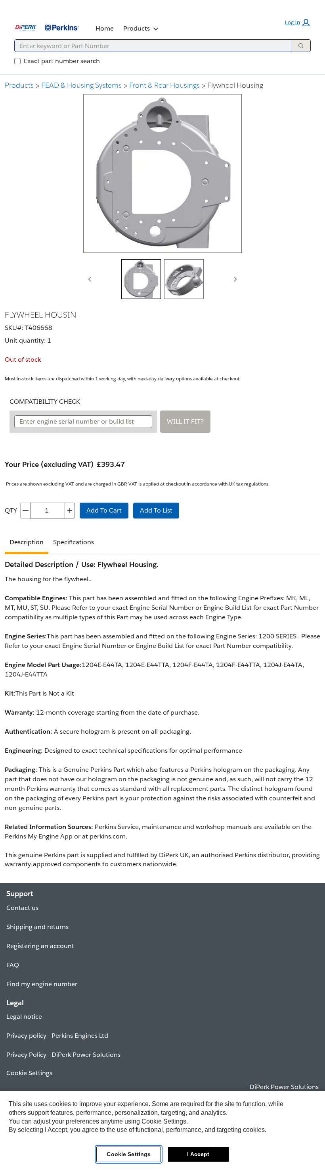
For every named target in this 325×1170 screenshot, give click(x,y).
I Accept (198, 1154)
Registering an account (40, 946)
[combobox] (150, 46)
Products (136, 28)
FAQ (12, 965)
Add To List (156, 510)
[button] (297, 22)
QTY (11, 510)
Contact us (22, 908)
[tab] (141, 279)
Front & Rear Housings (164, 85)
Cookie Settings (129, 1154)
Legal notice (24, 1016)
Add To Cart (104, 510)
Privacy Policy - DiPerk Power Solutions (63, 1054)
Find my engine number (41, 984)
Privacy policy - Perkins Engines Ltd (57, 1035)
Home (105, 28)
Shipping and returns (37, 927)
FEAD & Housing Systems (81, 85)
